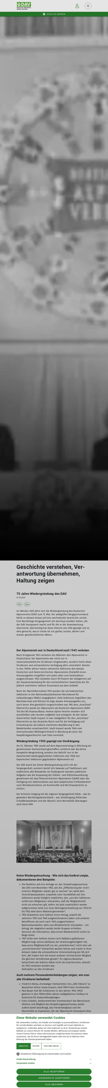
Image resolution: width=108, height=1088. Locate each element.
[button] (54, 1059)
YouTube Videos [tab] (51, 1046)
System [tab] (35, 1046)
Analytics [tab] (23, 1046)
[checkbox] (54, 1054)
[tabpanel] (54, 1058)
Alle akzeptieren (54, 1071)
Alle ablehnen (54, 1084)
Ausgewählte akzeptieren (54, 1078)
